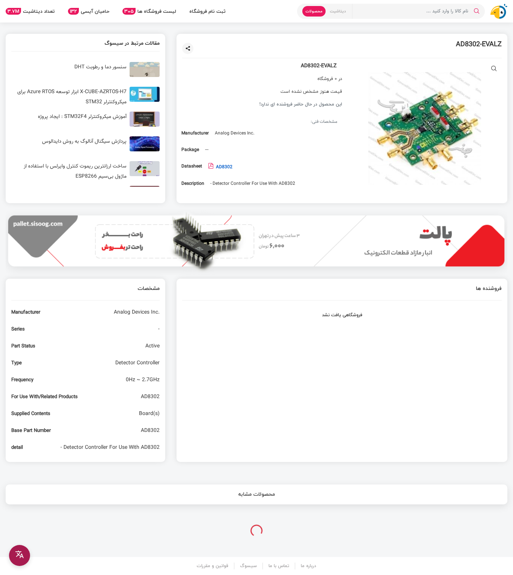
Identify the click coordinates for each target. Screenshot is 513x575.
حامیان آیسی (89, 11)
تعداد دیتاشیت (31, 11)
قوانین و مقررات (212, 566)
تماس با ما (279, 566)
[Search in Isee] (476, 11)
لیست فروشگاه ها (150, 11)
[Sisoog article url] (85, 72)
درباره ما (308, 566)
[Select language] (19, 555)
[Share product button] (187, 48)
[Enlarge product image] (494, 69)
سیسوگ (248, 566)
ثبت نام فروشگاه (207, 11)
